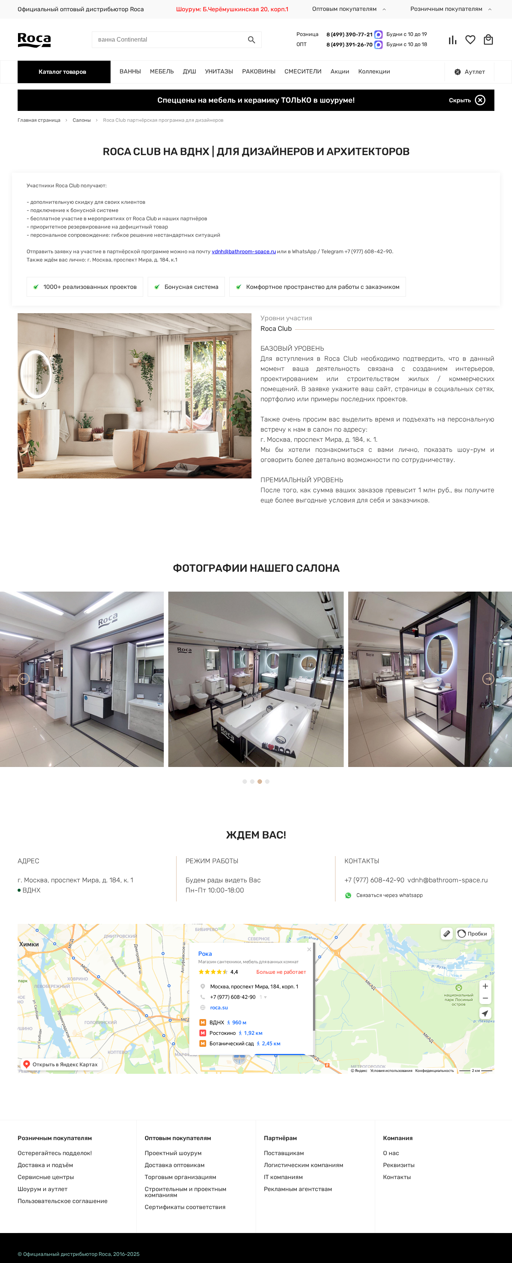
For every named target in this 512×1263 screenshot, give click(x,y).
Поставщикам (284, 1153)
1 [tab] (245, 781)
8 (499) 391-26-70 (348, 45)
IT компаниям (283, 1177)
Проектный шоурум (173, 1153)
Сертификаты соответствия (185, 1207)
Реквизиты (399, 1165)
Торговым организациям (180, 1177)
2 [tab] (252, 781)
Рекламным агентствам (298, 1189)
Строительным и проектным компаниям (185, 1192)
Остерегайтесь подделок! (55, 1153)
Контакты (397, 1177)
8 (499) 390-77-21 (348, 34)
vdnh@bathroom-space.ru (244, 251)
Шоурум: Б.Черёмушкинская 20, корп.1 (232, 9)
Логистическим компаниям (303, 1165)
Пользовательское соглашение (63, 1201)
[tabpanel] (256, 679)
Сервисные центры (46, 1177)
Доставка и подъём (45, 1165)
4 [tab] (267, 781)
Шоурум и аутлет (42, 1189)
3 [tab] (259, 781)
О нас (391, 1153)
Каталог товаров (62, 71)
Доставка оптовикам (175, 1165)
